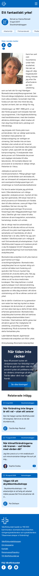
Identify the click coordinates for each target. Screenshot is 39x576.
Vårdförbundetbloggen (11, 541)
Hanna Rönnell (24, 19)
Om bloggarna (7, 545)
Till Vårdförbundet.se (10, 556)
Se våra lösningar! (19, 384)
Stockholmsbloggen (18, 24)
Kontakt (5, 549)
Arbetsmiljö (8, 31)
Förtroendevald (23, 31)
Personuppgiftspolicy (10, 552)
